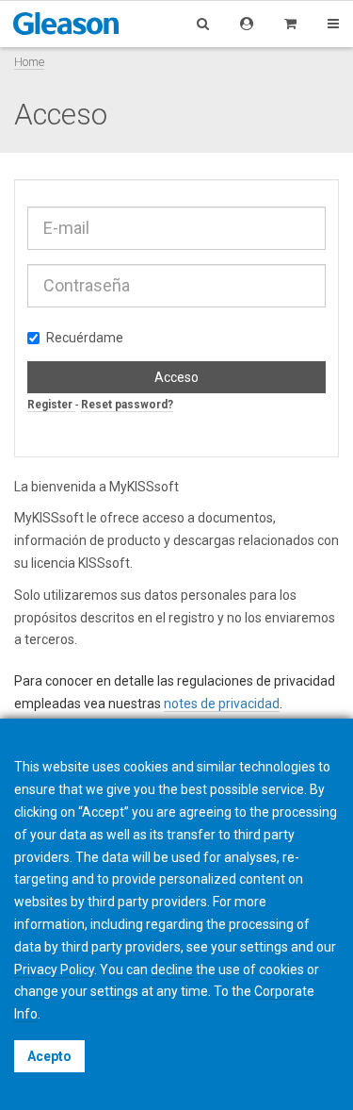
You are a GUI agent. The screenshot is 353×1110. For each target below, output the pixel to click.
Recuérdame (84, 337)
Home (29, 62)
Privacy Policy (54, 969)
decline (172, 969)
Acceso (176, 377)
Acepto (49, 1056)
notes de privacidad (222, 703)
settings (114, 991)
